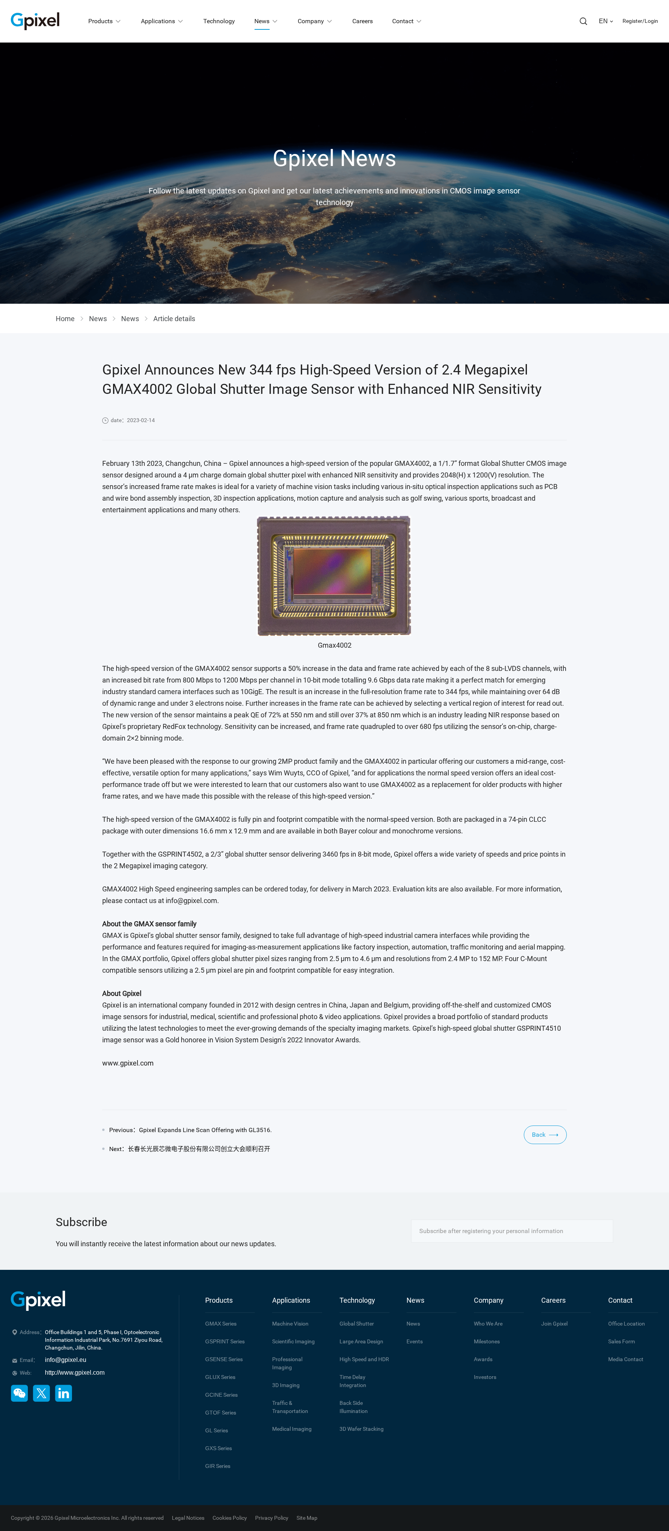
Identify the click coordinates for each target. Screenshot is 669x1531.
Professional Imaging (287, 1363)
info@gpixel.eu (65, 1360)
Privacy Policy (271, 1518)
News (98, 319)
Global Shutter (357, 1324)
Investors (485, 1377)
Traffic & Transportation (290, 1407)
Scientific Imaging (293, 1341)
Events (415, 1341)
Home (65, 319)
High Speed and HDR (364, 1359)
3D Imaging (286, 1385)
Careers (553, 1300)
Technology (357, 1300)
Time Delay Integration (353, 1381)
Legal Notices (188, 1518)
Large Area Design (361, 1341)
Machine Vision (290, 1324)
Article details (174, 319)
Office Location (626, 1324)
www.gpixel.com (128, 1063)
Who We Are (488, 1324)
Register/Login (640, 21)
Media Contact (625, 1359)
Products (219, 1300)
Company (489, 1300)
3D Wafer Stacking (362, 1429)
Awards (483, 1359)
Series (221, 1324)
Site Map (307, 1518)
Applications (291, 1300)
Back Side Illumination (354, 1407)
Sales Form (621, 1341)
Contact (620, 1300)
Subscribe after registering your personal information (491, 1231)
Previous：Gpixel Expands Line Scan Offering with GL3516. (190, 1130)
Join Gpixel (554, 1324)
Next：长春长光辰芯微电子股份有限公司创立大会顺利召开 (189, 1149)
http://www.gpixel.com (75, 1372)
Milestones (487, 1341)
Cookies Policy (230, 1518)
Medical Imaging (292, 1429)
